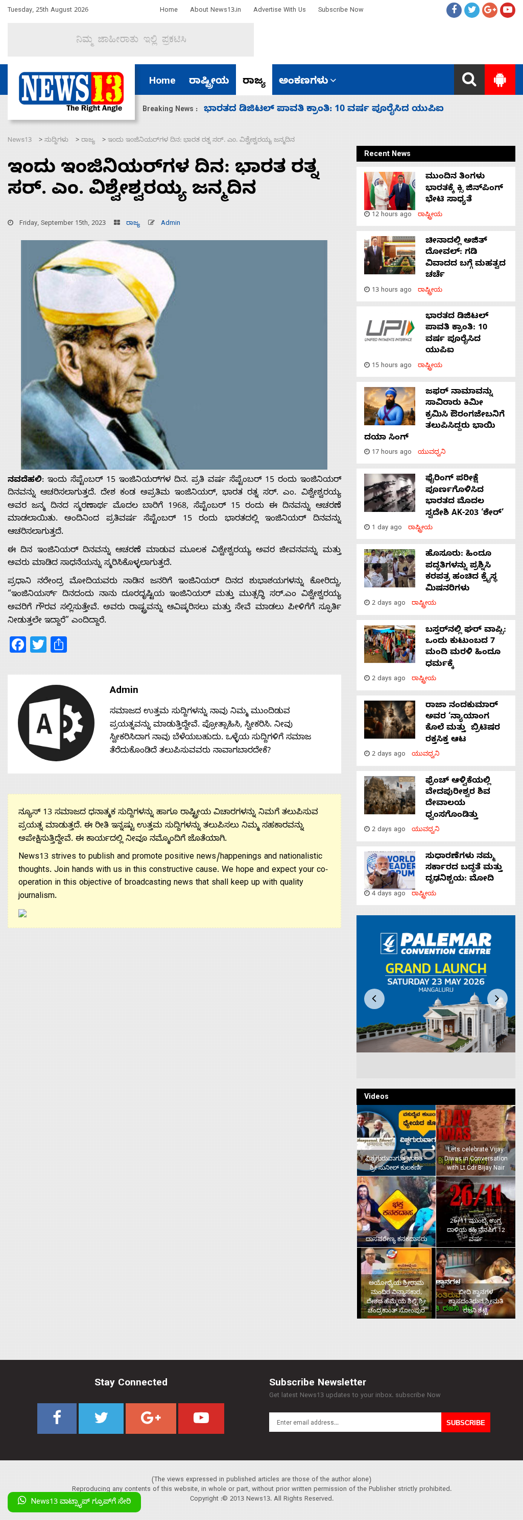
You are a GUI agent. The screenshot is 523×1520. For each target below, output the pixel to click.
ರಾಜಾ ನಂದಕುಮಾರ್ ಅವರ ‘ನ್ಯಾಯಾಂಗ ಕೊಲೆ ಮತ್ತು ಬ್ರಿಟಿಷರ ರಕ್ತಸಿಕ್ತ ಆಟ (462, 723)
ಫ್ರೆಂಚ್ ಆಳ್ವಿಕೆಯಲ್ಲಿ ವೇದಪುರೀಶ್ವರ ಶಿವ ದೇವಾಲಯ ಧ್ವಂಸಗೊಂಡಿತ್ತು (458, 798)
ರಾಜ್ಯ (254, 82)
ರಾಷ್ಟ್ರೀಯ (209, 82)
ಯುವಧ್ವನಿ (432, 453)
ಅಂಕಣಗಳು (303, 82)
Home (169, 11)
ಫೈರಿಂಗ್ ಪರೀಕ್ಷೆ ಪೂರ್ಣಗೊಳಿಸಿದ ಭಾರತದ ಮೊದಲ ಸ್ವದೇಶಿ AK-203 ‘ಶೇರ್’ (346, 110)
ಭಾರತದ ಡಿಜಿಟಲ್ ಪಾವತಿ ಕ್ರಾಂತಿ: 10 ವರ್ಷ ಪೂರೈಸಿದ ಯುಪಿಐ (456, 334)
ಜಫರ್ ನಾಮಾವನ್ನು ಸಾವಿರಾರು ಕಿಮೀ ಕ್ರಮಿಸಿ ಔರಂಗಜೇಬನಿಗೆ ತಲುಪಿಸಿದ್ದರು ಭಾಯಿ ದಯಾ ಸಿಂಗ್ (434, 415)
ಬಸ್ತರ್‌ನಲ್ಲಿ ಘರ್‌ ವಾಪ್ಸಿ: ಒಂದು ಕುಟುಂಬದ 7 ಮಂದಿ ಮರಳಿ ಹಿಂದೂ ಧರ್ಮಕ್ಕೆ (465, 648)
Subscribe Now (341, 11)
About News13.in (215, 11)
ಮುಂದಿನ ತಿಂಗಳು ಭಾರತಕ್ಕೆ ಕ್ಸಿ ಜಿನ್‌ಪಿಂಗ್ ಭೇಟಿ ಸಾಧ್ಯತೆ (464, 189)
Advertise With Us (279, 11)
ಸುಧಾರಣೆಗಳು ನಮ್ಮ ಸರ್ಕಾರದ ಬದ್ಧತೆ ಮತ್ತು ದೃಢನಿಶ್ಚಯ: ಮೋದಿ (464, 869)
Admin (170, 224)
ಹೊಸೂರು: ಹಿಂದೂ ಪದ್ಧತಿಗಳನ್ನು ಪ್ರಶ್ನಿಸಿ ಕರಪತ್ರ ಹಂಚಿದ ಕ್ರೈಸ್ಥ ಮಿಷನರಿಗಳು (461, 572)
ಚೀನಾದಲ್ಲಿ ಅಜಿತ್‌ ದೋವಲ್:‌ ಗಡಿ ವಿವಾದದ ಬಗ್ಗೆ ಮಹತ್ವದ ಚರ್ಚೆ (465, 258)
